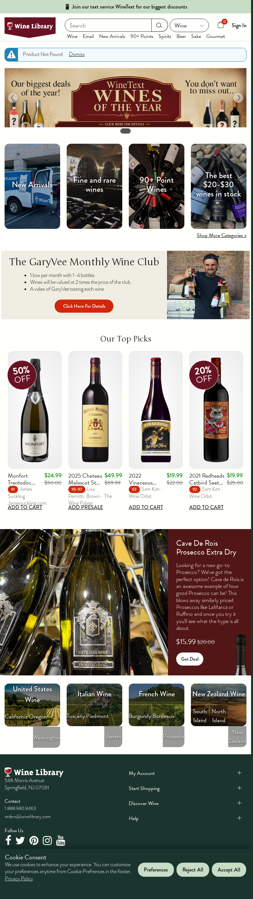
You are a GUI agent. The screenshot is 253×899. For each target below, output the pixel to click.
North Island (218, 716)
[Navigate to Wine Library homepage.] (30, 27)
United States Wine (32, 694)
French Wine (157, 693)
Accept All (229, 869)
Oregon (38, 716)
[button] (13, 98)
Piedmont (97, 715)
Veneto (113, 736)
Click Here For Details (84, 306)
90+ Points (141, 36)
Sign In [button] (239, 25)
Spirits (165, 36)
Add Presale (85, 507)
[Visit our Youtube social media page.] (62, 840)
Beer (181, 36)
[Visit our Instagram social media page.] (48, 840)
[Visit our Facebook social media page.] (9, 840)
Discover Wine (144, 803)
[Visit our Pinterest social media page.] (35, 840)
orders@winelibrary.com (28, 816)
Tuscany (76, 715)
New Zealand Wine (218, 693)
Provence (173, 736)
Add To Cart (25, 507)
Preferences (156, 869)
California (16, 716)
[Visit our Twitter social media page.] (21, 840)
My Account (142, 773)
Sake (196, 36)
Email (88, 36)
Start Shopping (144, 788)
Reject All (192, 869)
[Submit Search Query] (159, 25)
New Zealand (237, 736)
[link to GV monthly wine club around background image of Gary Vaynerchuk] (208, 285)
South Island (200, 716)
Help (134, 818)
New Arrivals (112, 36)
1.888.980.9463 (20, 808)
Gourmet (215, 36)
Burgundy (140, 715)
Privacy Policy (19, 878)
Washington (46, 737)
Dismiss (77, 54)
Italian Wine (94, 693)
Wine (72, 36)
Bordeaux (163, 715)
